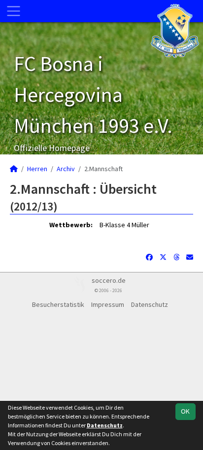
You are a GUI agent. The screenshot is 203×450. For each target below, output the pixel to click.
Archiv (66, 168)
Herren (37, 168)
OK (185, 411)
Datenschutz (149, 304)
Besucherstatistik (58, 304)
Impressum (107, 304)
